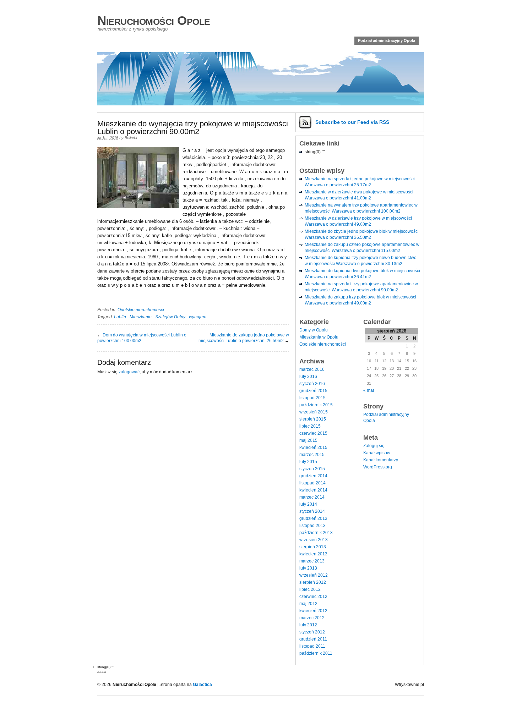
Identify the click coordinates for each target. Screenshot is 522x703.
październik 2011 (315, 653)
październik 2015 (316, 404)
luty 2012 (308, 624)
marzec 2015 (312, 454)
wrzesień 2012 (313, 575)
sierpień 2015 (312, 419)
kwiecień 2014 (313, 490)
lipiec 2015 (310, 426)
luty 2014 (308, 504)
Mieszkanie (141, 316)
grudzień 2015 (313, 390)
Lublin (120, 316)
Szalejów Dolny (170, 316)
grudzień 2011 (313, 639)
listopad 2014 (312, 482)
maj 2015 (308, 440)
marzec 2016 (312, 369)
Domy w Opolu (313, 330)
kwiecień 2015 (313, 447)
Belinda (131, 138)
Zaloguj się (374, 445)
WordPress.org (377, 467)
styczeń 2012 (312, 632)
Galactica (202, 684)
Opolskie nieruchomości (141, 309)
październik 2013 (316, 532)
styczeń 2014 (312, 511)
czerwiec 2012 (313, 596)
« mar (368, 390)
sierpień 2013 (312, 546)
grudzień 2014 (313, 475)
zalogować (129, 371)
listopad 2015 (312, 397)
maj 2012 (308, 603)
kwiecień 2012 (313, 610)
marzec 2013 (312, 561)
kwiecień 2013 (313, 553)
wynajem (197, 316)
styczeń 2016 (312, 383)
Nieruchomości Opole (153, 20)
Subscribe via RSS (352, 122)
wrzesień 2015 (313, 412)
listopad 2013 (312, 525)
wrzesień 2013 (313, 539)
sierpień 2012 (312, 582)
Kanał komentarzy (380, 459)
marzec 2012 (312, 617)
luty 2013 (308, 568)
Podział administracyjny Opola (386, 40)
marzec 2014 (312, 497)
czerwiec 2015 (313, 433)
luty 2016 (308, 376)
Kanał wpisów (376, 452)
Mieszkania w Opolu (318, 337)
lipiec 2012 (310, 589)
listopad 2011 (312, 646)
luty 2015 (308, 461)
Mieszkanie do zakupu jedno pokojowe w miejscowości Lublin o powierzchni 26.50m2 (244, 338)
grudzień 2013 (313, 518)
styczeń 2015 (312, 468)
